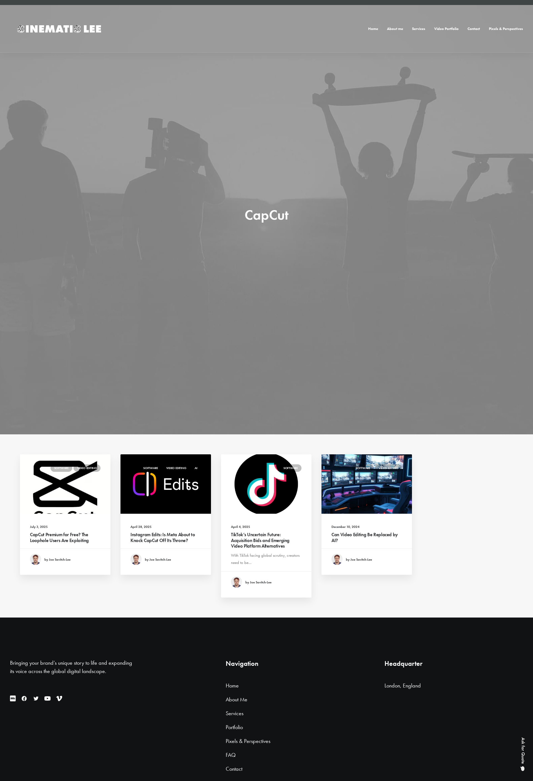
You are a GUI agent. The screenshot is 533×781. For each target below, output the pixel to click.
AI (196, 468)
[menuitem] (375, 29)
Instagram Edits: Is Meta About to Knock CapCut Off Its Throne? (162, 537)
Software (61, 468)
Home (373, 28)
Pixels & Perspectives (506, 28)
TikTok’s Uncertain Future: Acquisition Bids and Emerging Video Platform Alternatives (260, 540)
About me (395, 28)
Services (418, 28)
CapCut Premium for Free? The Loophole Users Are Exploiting (59, 537)
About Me (236, 699)
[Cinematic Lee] (58, 29)
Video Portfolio (446, 28)
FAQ (231, 755)
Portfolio (234, 727)
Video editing (87, 468)
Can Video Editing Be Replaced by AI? (364, 537)
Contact (473, 28)
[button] (65, 484)
